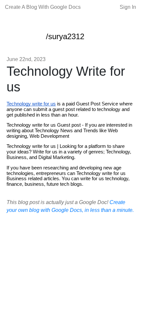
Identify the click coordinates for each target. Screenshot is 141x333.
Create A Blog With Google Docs (43, 7)
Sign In (128, 7)
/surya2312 (65, 36)
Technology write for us (31, 103)
